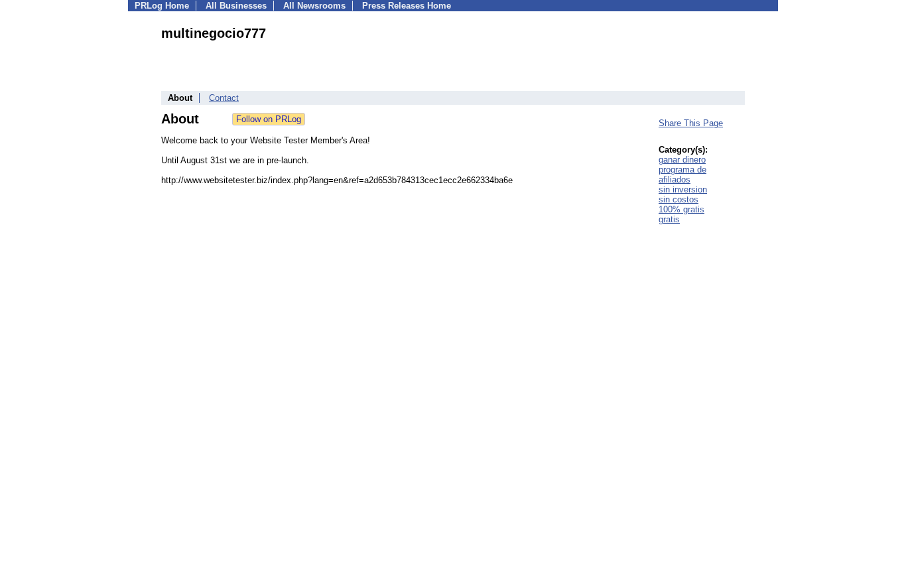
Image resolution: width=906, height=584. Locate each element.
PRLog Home (162, 6)
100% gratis (681, 209)
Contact (224, 98)
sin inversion (683, 189)
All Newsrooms (314, 6)
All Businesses (236, 6)
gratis (669, 219)
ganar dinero (682, 160)
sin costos (678, 199)
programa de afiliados (682, 174)
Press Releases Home (406, 6)
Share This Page (691, 123)
